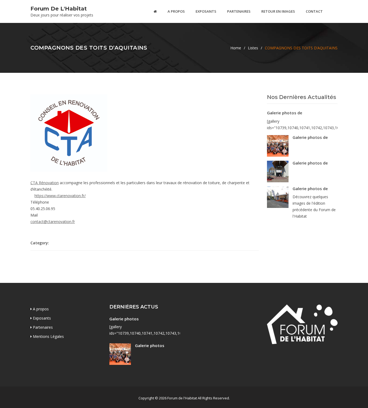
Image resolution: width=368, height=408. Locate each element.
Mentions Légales (48, 336)
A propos (176, 11)
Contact (314, 11)
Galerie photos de (284, 112)
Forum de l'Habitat (58, 8)
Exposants (206, 11)
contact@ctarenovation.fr (52, 221)
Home (235, 47)
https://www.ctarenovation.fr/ (60, 195)
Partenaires (239, 11)
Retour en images (278, 11)
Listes (253, 47)
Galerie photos (124, 318)
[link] (44, 182)
